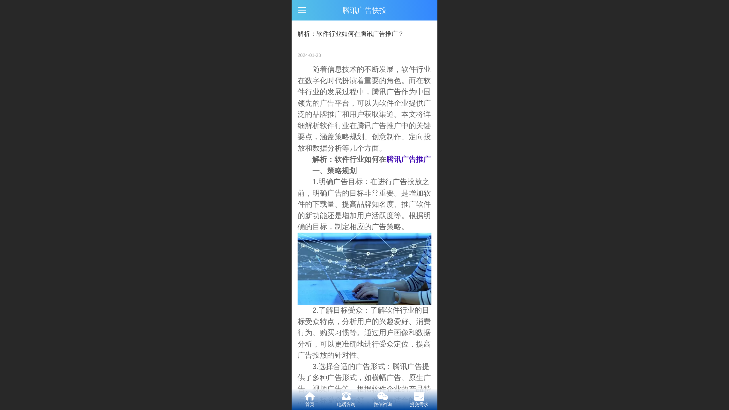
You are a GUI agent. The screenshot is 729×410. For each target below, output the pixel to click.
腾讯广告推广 (379, 126)
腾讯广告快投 (364, 10)
